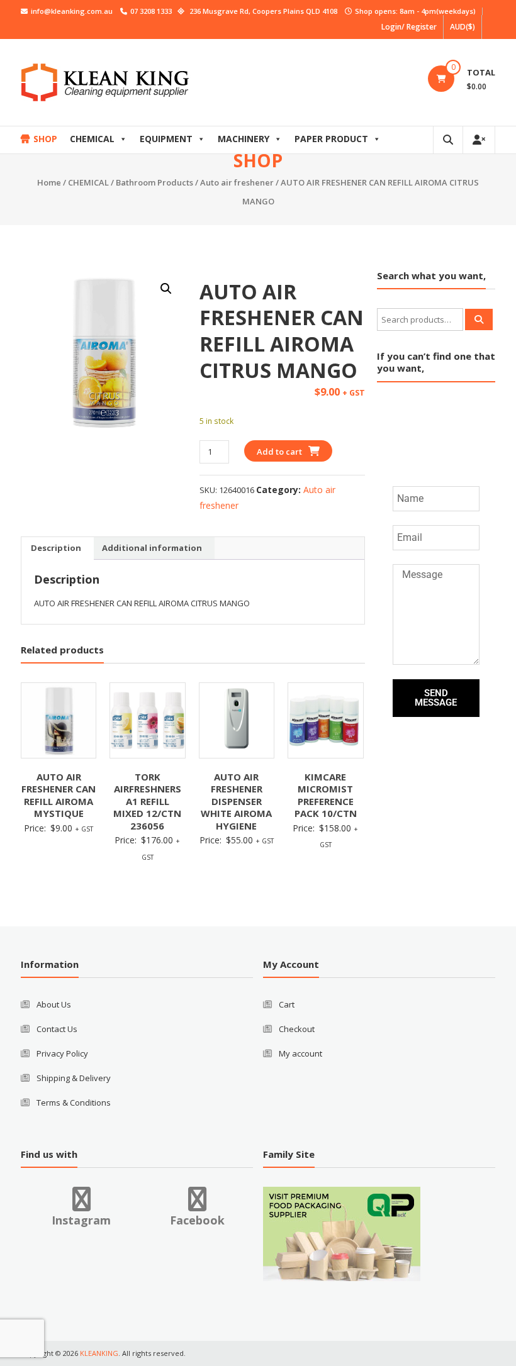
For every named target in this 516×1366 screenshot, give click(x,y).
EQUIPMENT (166, 139)
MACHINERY (243, 139)
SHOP (45, 139)
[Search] (479, 319)
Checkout (297, 1029)
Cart (286, 1004)
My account (300, 1053)
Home (49, 182)
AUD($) (462, 26)
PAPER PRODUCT (331, 139)
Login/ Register (409, 26)
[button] (166, 288)
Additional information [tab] (152, 547)
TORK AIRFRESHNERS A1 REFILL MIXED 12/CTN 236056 (147, 801)
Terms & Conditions (73, 1102)
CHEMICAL (92, 139)
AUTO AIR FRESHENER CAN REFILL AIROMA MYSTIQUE (58, 795)
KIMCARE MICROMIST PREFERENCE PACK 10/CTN (325, 795)
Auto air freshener (237, 182)
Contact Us (56, 1029)
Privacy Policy (62, 1053)
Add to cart (279, 451)
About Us (53, 1004)
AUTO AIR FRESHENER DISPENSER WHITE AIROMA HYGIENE (236, 801)
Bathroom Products (154, 182)
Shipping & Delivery (73, 1078)
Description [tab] (56, 547)
